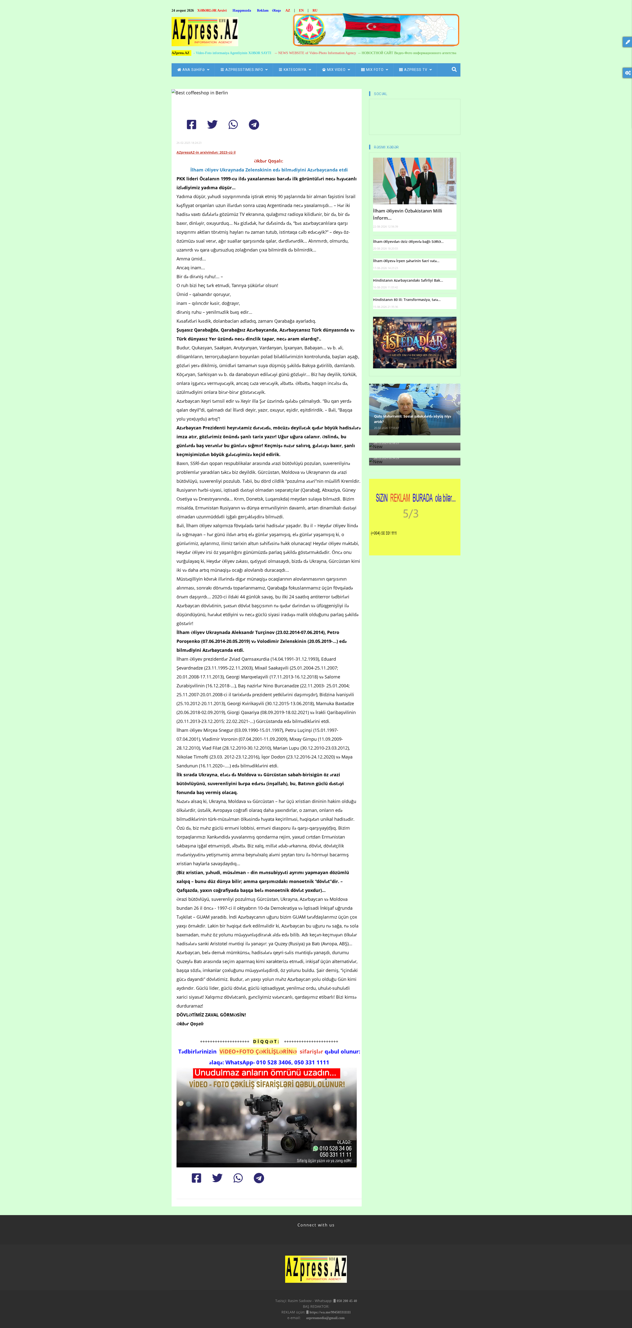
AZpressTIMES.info (244, 70)
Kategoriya (296, 70)
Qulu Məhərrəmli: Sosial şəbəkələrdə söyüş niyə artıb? (412, 419)
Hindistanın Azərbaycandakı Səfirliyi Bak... (408, 280)
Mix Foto (375, 70)
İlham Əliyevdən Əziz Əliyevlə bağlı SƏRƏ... (408, 241)
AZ (287, 10)
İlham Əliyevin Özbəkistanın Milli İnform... (407, 214)
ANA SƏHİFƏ (194, 70)
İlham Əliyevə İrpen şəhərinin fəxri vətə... (406, 260)
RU (315, 10)
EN (301, 10)
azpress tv (416, 70)
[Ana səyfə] (205, 33)
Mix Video (337, 70)
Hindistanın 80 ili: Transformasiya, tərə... (407, 299)
